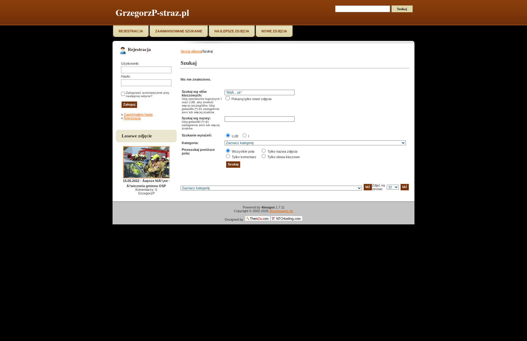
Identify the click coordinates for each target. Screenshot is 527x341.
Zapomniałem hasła (138, 114)
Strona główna (191, 51)
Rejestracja (132, 118)
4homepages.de (281, 211)
